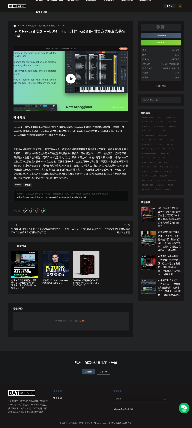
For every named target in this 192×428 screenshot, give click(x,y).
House (169, 140)
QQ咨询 (161, 86)
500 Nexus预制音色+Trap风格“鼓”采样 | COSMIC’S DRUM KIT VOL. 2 (86, 283)
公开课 (163, 176)
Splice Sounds (148, 162)
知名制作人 (147, 185)
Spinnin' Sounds (149, 158)
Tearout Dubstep (149, 167)
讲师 (170, 185)
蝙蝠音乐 (20, 197)
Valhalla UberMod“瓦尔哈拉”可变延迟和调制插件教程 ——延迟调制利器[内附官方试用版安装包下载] (40, 231)
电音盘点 (160, 180)
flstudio (173, 126)
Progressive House (149, 153)
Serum (165, 153)
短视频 (160, 185)
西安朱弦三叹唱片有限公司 (81, 423)
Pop (171, 149)
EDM (145, 126)
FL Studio (146, 131)
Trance (174, 167)
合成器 (28, 185)
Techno (164, 167)
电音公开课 (147, 180)
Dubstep (171, 122)
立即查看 (88, 372)
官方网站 (160, 42)
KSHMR (159, 144)
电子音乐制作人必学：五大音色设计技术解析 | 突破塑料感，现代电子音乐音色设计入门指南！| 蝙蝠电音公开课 (169, 287)
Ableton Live (147, 117)
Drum (160, 122)
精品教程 (52, 26)
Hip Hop (146, 140)
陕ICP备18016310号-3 (121, 423)
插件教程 (42, 26)
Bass (159, 117)
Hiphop (158, 140)
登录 (81, 321)
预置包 (157, 189)
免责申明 (57, 398)
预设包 (168, 189)
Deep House (147, 122)
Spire (162, 158)
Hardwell (162, 135)
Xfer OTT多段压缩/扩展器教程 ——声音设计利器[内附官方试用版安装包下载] (101, 231)
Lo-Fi (170, 144)
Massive (161, 149)
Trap (145, 171)
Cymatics (170, 117)
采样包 (146, 189)
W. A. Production (149, 176)
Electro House (159, 126)
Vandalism (156, 171)
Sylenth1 (163, 162)
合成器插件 (32, 26)
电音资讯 (172, 180)
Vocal (167, 171)
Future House (148, 135)
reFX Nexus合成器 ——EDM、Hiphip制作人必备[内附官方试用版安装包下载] (56, 197)
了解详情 (103, 372)
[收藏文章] (25, 211)
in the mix (147, 144)
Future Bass (160, 131)
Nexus (18, 185)
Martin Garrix (148, 149)
